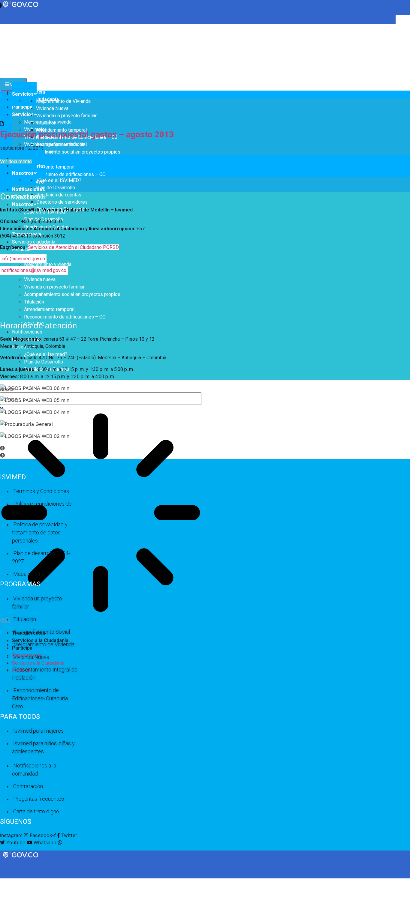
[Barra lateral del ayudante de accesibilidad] (403, 22)
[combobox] (100, 398)
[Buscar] (5, 620)
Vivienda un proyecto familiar (54, 287)
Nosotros (23, 204)
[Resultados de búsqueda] (100, 513)
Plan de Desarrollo (43, 362)
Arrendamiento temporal (49, 167)
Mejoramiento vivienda (47, 264)
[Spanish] (8, 27)
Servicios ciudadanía (33, 242)
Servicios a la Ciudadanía (38, 663)
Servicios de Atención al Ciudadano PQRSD (73, 247)
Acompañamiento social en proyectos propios (72, 152)
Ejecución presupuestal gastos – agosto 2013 (87, 134)
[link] (21, 858)
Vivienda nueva (40, 279)
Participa (22, 107)
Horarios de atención (38, 325)
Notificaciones (28, 189)
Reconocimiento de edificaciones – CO (65, 174)
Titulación (34, 302)
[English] (2, 27)
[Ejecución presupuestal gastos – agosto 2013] (2, 124)
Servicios (23, 114)
